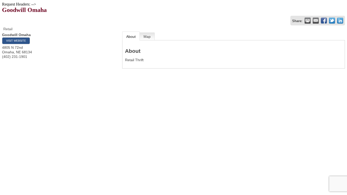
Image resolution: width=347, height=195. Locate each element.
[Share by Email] (316, 21)
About (131, 37)
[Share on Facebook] (324, 21)
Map (147, 37)
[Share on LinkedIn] (340, 21)
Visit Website (16, 40)
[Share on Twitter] (332, 21)
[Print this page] (308, 21)
